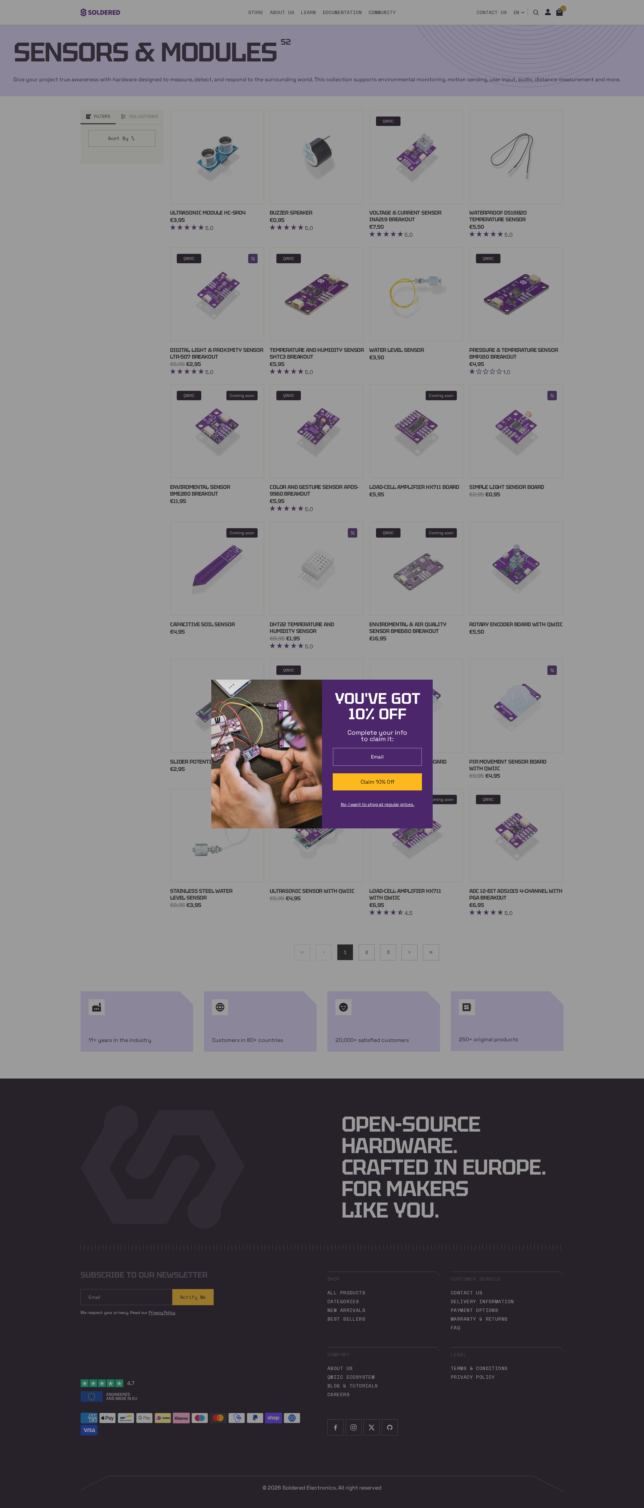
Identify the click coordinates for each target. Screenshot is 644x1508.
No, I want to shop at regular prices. (377, 804)
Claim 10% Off (377, 781)
